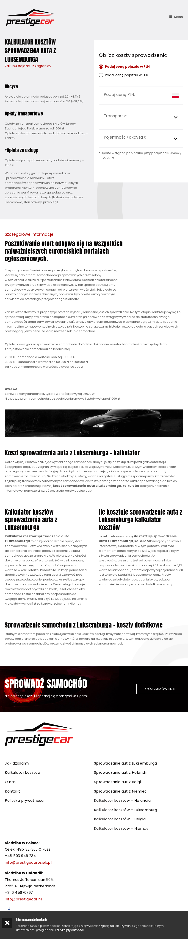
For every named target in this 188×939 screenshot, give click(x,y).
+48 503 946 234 (20, 855)
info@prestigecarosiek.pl (28, 862)
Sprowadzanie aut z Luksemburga (125, 763)
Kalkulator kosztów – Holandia (122, 800)
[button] (159, 689)
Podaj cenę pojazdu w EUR (126, 75)
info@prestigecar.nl (23, 899)
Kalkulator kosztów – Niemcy (121, 828)
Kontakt (12, 791)
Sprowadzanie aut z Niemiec (120, 791)
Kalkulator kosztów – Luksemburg (125, 809)
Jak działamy (17, 763)
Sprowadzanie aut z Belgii (117, 781)
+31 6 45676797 (19, 892)
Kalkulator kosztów (23, 772)
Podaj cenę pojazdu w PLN (127, 66)
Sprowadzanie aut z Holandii (120, 772)
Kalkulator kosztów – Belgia (120, 819)
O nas (10, 781)
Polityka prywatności (24, 800)
